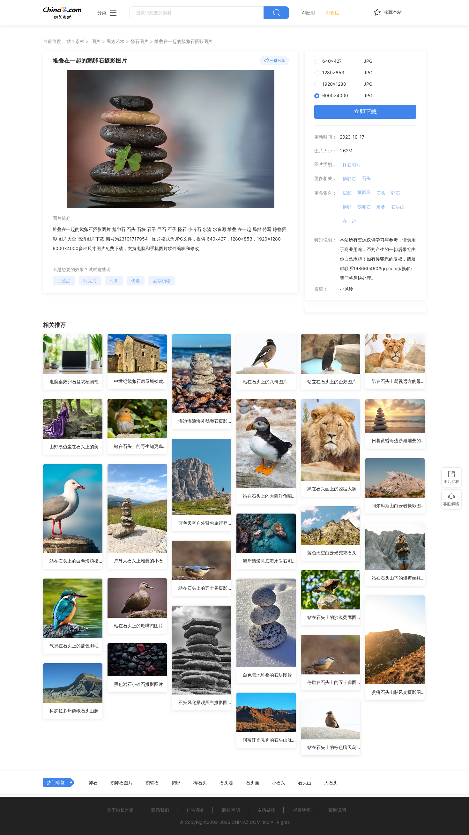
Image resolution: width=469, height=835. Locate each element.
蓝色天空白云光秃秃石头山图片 (333, 552)
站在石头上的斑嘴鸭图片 (138, 625)
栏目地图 (302, 810)
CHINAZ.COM (246, 822)
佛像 (135, 280)
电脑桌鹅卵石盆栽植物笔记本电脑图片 (75, 381)
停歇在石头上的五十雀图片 (333, 682)
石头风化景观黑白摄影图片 (204, 702)
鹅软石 (152, 783)
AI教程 (332, 12)
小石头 (278, 783)
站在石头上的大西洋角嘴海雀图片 (269, 496)
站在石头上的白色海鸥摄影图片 (75, 561)
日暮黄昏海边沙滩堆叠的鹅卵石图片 (398, 440)
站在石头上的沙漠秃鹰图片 (333, 617)
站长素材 (75, 41)
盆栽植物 (162, 280)
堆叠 (380, 207)
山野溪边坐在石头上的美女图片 (75, 446)
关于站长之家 (120, 810)
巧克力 (90, 280)
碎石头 (200, 783)
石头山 (398, 207)
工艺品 (64, 280)
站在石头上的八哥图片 (265, 381)
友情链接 (266, 810)
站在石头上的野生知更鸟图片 (140, 446)
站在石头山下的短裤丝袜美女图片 (398, 577)
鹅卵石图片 (121, 783)
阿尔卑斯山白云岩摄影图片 (398, 505)
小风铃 (346, 289)
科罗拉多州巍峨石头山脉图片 (75, 710)
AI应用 (308, 12)
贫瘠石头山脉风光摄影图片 (398, 692)
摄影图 (364, 192)
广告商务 (196, 810)
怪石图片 (139, 41)
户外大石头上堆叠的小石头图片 (140, 560)
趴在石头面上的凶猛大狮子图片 (333, 488)
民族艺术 (115, 41)
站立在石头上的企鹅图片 (331, 381)
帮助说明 (337, 810)
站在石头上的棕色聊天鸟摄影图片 (333, 747)
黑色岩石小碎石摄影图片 (138, 684)
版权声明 (231, 810)
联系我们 (160, 810)
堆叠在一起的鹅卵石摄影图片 (183, 41)
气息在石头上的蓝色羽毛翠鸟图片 (75, 645)
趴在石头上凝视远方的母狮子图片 (398, 381)
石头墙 (226, 783)
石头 (366, 178)
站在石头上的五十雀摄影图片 (204, 588)
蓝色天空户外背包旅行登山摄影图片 (204, 523)
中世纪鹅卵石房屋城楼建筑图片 (140, 381)
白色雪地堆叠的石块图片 (267, 675)
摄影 (347, 193)
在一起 (349, 221)
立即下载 (365, 111)
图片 (96, 41)
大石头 (331, 783)
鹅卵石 (349, 179)
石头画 (252, 783)
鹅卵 (347, 207)
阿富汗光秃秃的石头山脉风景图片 (269, 740)
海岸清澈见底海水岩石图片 (269, 561)
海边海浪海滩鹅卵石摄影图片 (204, 421)
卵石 (395, 193)
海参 (113, 280)
